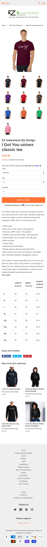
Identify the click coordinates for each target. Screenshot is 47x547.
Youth (23, 461)
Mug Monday (23, 464)
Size (3, 178)
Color (4, 169)
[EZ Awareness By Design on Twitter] (15, 510)
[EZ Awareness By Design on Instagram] (32, 510)
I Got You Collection (15, 25)
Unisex (23, 456)
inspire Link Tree (23, 523)
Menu (7, 3)
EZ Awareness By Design (26, 530)
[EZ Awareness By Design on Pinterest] (26, 510)
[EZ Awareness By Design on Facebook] (20, 510)
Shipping (5, 160)
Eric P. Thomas (23, 484)
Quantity (5, 187)
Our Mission (23, 481)
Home (4, 25)
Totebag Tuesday (23, 467)
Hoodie (23, 473)
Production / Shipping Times (23, 498)
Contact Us (23, 495)
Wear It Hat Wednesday (23, 470)
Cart (43, 3)
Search (23, 492)
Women (23, 459)
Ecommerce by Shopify (23, 533)
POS (37, 530)
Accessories (23, 475)
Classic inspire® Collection (23, 453)
